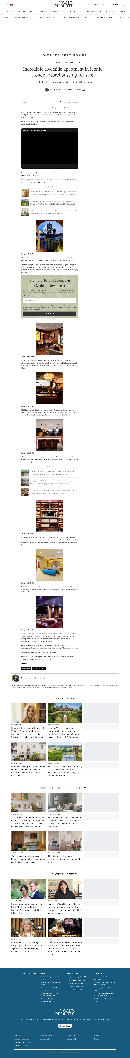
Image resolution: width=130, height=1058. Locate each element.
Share (25, 102)
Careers (96, 1039)
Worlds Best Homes (74, 62)
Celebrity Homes (70, 12)
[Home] (5, 12)
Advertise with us (73, 1035)
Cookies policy (72, 1039)
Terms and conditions (21, 1039)
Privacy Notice (67, 305)
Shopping (54, 12)
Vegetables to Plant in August (47, 17)
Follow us (64, 102)
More (121, 12)
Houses (10, 12)
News (83, 90)
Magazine (116, 4)
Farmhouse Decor (39, 668)
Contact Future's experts (48, 1035)
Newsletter (74, 102)
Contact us (97, 1035)
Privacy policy (45, 1039)
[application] (49, 148)
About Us (17, 1035)
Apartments (26, 668)
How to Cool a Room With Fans (22, 17)
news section (31, 173)
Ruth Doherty (56, 90)
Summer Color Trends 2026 (103, 17)
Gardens (21, 12)
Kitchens (43, 12)
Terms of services (42, 305)
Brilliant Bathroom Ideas (76, 987)
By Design (110, 12)
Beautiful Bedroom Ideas (76, 980)
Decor (32, 12)
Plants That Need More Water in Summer (75, 17)
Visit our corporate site (101, 1019)
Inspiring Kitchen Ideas (75, 983)
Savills (53, 652)
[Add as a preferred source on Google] (65, 1026)
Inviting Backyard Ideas (75, 990)
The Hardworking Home (92, 12)
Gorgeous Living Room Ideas (77, 977)
